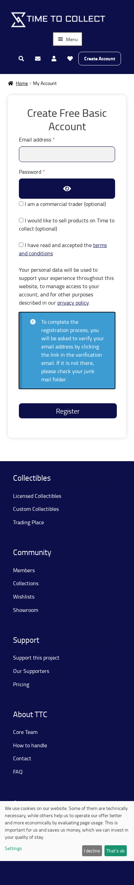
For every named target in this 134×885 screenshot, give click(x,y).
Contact (22, 758)
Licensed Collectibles (37, 496)
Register (68, 411)
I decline (92, 850)
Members (24, 570)
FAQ (18, 771)
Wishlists (23, 596)
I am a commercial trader (64, 204)
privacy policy (73, 302)
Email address (47, 139)
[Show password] (67, 189)
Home (22, 83)
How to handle (30, 745)
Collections (25, 583)
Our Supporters (31, 671)
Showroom (25, 610)
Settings (13, 848)
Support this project (36, 657)
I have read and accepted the (63, 249)
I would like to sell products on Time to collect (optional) (66, 224)
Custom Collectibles (36, 509)
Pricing (21, 684)
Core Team (25, 732)
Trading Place (28, 522)
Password (42, 171)
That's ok (115, 850)
